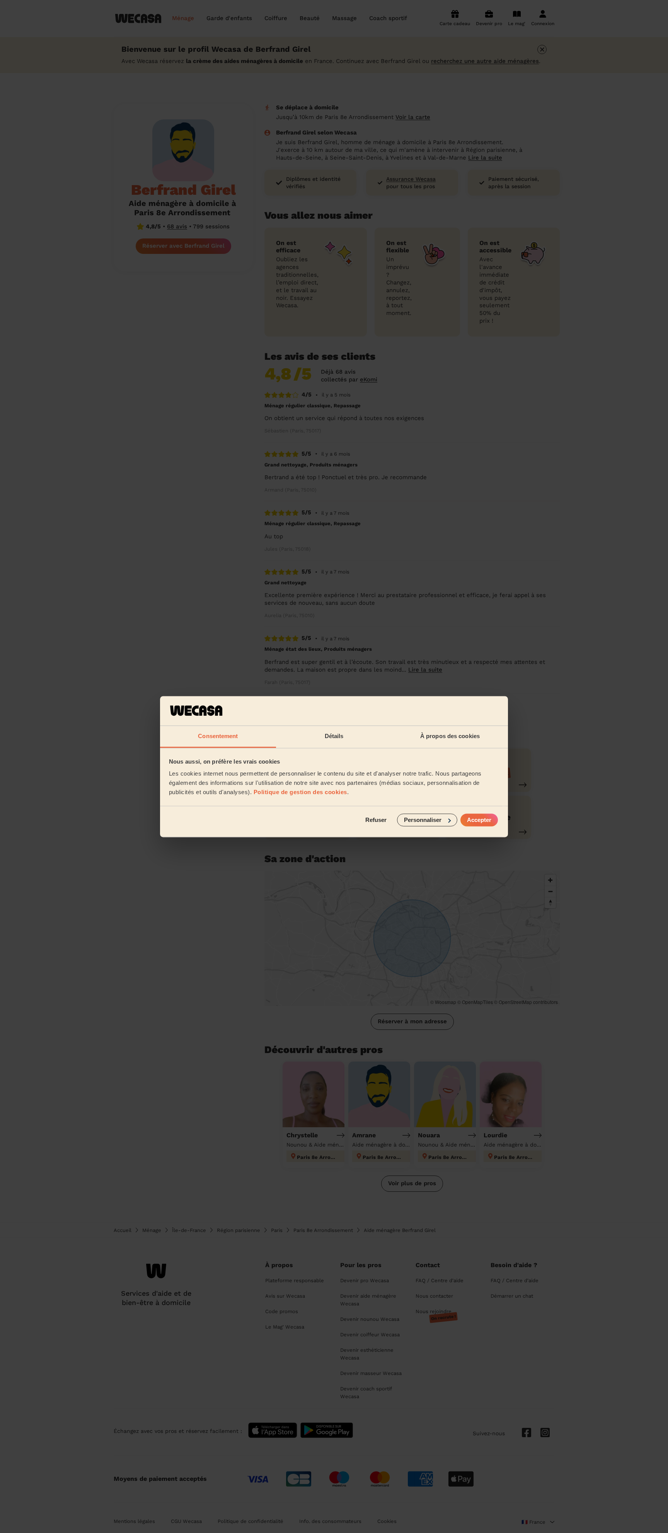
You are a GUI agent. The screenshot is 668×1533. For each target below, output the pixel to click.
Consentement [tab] (218, 736)
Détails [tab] (334, 736)
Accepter (479, 820)
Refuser (376, 820)
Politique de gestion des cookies (300, 792)
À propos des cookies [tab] (450, 736)
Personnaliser (422, 820)
